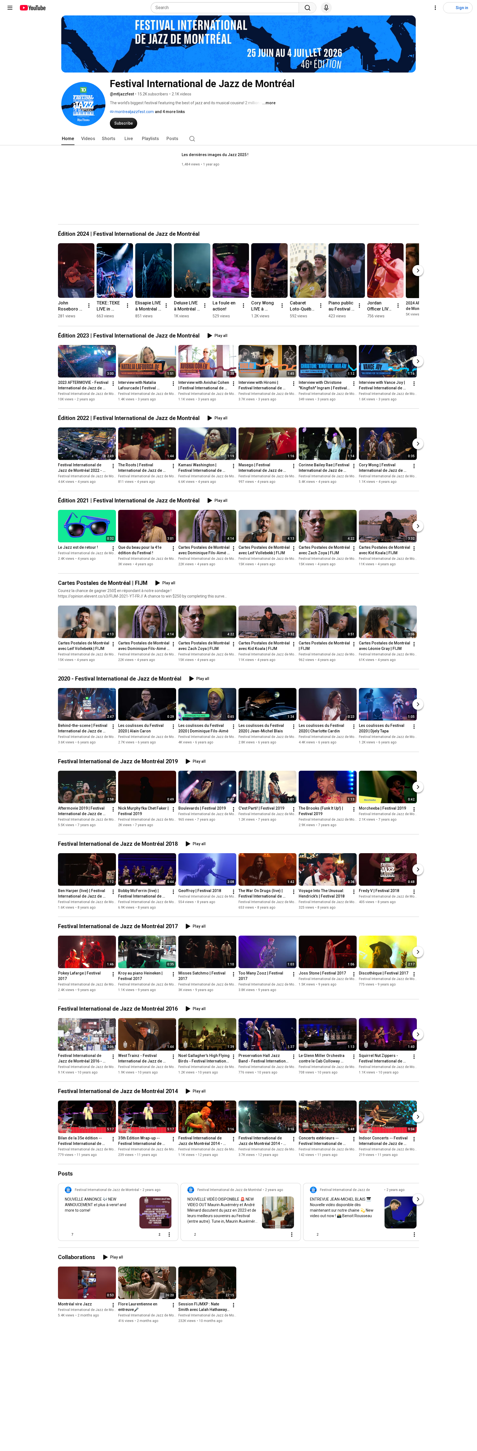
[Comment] (280, 1234)
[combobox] (226, 7)
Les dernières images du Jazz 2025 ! (215, 154)
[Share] (141, 1234)
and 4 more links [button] (170, 111)
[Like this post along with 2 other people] (189, 1234)
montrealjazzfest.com (134, 111)
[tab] (68, 138)
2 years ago (151, 1190)
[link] (118, 1214)
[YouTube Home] (32, 7)
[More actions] (88, 305)
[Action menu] (169, 1234)
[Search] (307, 7)
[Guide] (10, 7)
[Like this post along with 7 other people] (67, 1234)
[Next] (417, 270)
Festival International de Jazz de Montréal (90, 394)
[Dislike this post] (80, 1234)
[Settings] (435, 7)
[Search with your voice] (326, 7)
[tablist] (238, 138)
